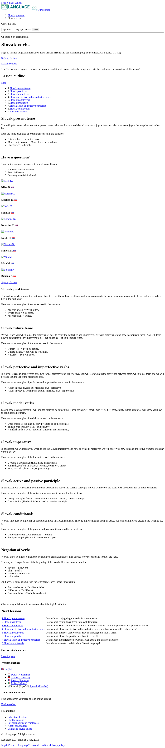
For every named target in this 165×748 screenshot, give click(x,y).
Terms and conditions (39, 745)
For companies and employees (23, 723)
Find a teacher (8, 704)
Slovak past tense (18, 91)
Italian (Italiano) (19, 683)
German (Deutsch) (20, 677)
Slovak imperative (19, 102)
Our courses (44, 9)
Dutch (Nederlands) (21, 674)
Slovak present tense (20, 88)
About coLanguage (17, 725)
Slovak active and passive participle (28, 105)
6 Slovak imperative (12, 636)
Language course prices (20, 728)
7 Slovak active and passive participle (21, 639)
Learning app (8, 656)
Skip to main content (11, 2)
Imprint (5, 745)
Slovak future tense (19, 94)
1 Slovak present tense (13, 618)
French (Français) (20, 680)
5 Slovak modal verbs (13, 632)
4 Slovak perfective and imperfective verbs (23, 629)
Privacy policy (57, 745)
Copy (35, 29)
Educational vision (17, 717)
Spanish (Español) (38, 686)
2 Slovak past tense (11, 622)
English (8, 669)
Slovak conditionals (20, 108)
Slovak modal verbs (20, 100)
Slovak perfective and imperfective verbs (30, 97)
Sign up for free (9, 58)
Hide (3, 82)
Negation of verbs (19, 111)
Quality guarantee (17, 720)
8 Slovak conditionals (13, 643)
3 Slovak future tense (12, 625)
